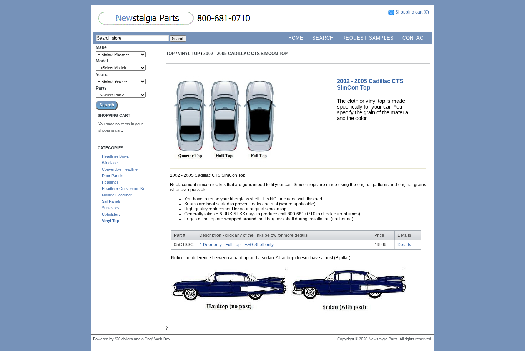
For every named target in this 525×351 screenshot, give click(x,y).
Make (101, 47)
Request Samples (368, 38)
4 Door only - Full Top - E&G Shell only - (237, 244)
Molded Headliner (117, 195)
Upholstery (111, 214)
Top (170, 53)
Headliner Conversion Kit (123, 188)
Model (102, 61)
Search (323, 38)
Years (102, 74)
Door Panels (112, 176)
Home (296, 38)
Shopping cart (408, 12)
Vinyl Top (110, 221)
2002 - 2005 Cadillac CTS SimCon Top (245, 53)
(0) (426, 12)
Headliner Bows (115, 156)
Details (404, 244)
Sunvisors (110, 208)
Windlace (110, 163)
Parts (101, 88)
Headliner (110, 182)
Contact (414, 38)
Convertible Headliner (120, 169)
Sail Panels (111, 201)
